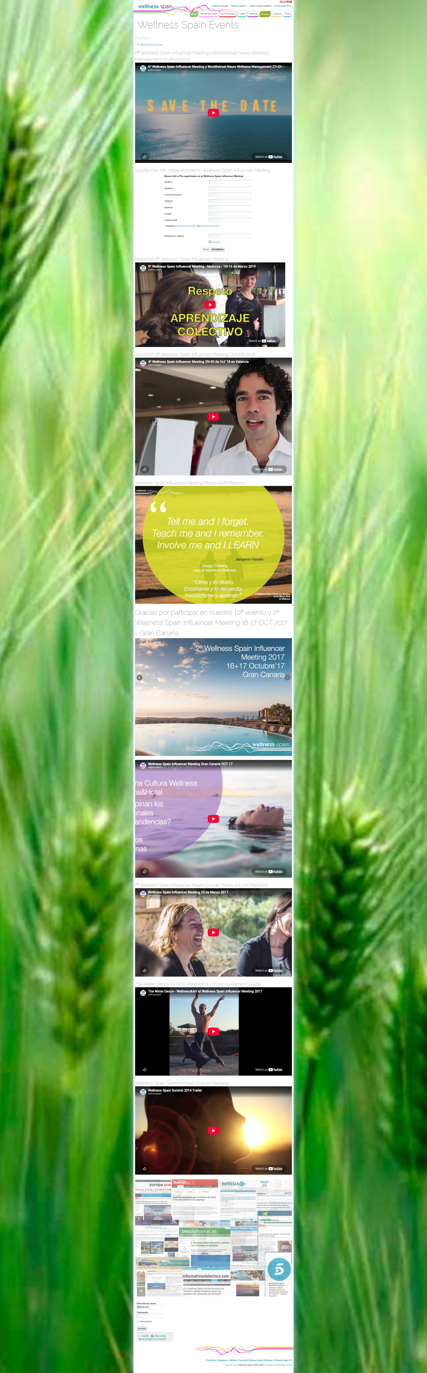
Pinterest (268, 1360)
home (289, 1364)
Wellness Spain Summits (151, 44)
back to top (231, 1364)
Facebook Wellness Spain (250, 1360)
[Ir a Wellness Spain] (155, 6)
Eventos (143, 38)
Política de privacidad (275, 1364)
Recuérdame (146, 1321)
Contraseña (142, 1312)
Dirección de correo (146, 1303)
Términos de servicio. (210, 226)
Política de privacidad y (186, 226)
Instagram (222, 1360)
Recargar (216, 242)
